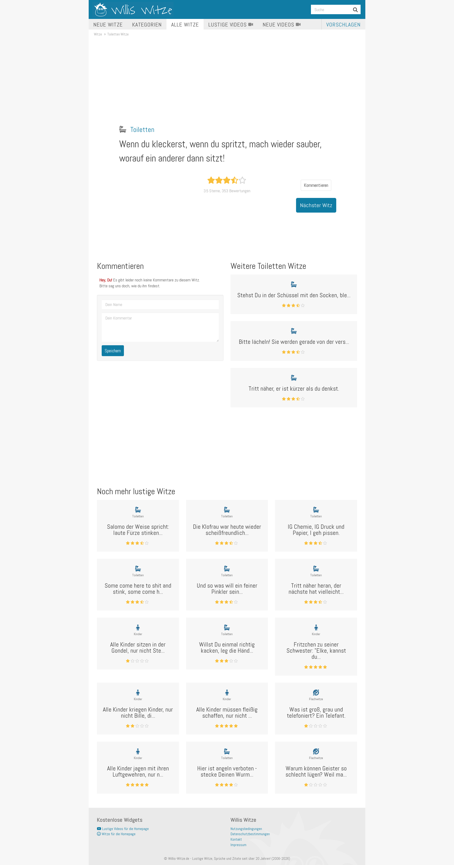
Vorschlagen (343, 24)
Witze (98, 34)
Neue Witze (108, 24)
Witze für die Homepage (118, 833)
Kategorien (147, 24)
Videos (228, 24)
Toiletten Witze (118, 34)
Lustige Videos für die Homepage (125, 828)
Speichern (113, 351)
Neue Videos (279, 24)
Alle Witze (185, 24)
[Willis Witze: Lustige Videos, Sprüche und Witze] (133, 9)
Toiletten (142, 129)
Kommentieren (316, 185)
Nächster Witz (316, 205)
